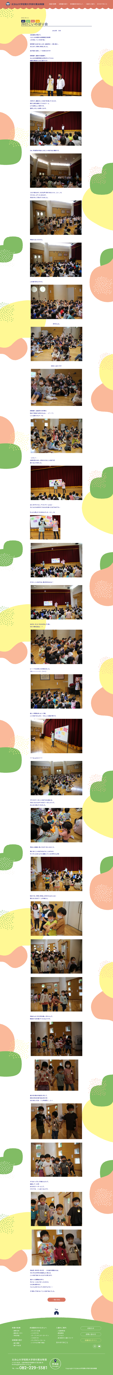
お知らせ (90, 1328)
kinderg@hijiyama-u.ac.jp (21, 1364)
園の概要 (17, 1343)
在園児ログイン (91, 1340)
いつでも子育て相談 (37, 1342)
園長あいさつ (18, 1333)
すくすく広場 (35, 1330)
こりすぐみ (35, 1333)
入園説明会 (61, 1330)
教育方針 (17, 1330)
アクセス (61, 1335)
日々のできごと (102, 4)
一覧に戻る (56, 1299)
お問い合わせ (91, 1334)
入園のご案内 (90, 4)
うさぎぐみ (35, 1338)
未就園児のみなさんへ (38, 1328)
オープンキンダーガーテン (40, 1335)
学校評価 (17, 1335)
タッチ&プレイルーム (38, 1340)
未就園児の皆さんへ (76, 4)
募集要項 (61, 1333)
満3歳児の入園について (65, 1338)
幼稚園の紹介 (63, 4)
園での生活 (17, 1345)
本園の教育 (52, 4)
